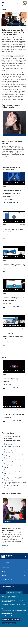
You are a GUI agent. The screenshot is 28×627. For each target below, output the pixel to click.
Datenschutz (10, 588)
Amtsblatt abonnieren (7, 580)
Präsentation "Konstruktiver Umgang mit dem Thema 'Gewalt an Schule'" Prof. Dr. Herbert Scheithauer (15, 484)
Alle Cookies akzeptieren (9, 623)
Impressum (3, 588)
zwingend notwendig (7, 608)
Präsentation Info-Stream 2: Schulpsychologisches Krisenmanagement (12, 448)
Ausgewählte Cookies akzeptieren (10, 619)
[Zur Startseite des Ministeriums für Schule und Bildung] (18, 3)
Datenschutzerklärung (6, 601)
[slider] (5, 182)
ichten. (21, 99)
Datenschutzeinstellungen (14, 593)
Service (3, 575)
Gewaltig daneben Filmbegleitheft (14, 478)
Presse (3, 571)
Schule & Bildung (6, 563)
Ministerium (5, 567)
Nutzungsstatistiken (7, 613)
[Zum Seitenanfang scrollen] (25, 624)
